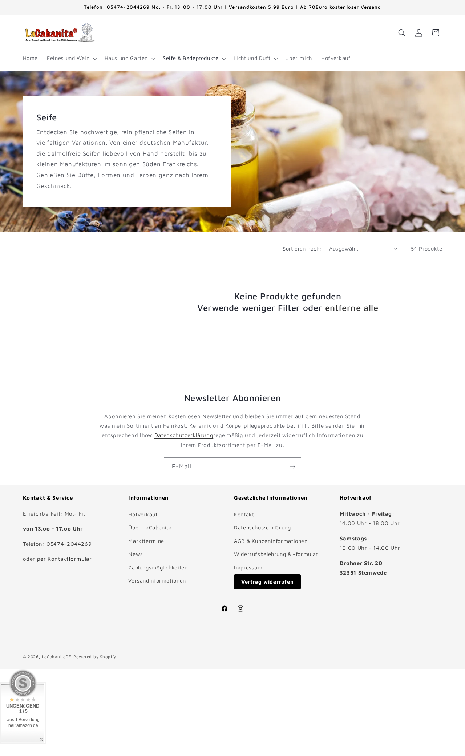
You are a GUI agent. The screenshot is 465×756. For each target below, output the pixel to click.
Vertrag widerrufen (267, 582)
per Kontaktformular (64, 559)
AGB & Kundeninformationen (271, 541)
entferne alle (352, 308)
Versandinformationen (157, 580)
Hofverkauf (143, 514)
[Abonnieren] (292, 466)
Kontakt (244, 514)
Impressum (248, 567)
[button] (71, 59)
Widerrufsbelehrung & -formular (276, 554)
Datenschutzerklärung (184, 435)
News (135, 554)
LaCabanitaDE (57, 656)
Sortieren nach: (302, 248)
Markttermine (146, 541)
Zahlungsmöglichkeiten (157, 567)
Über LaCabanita (149, 527)
